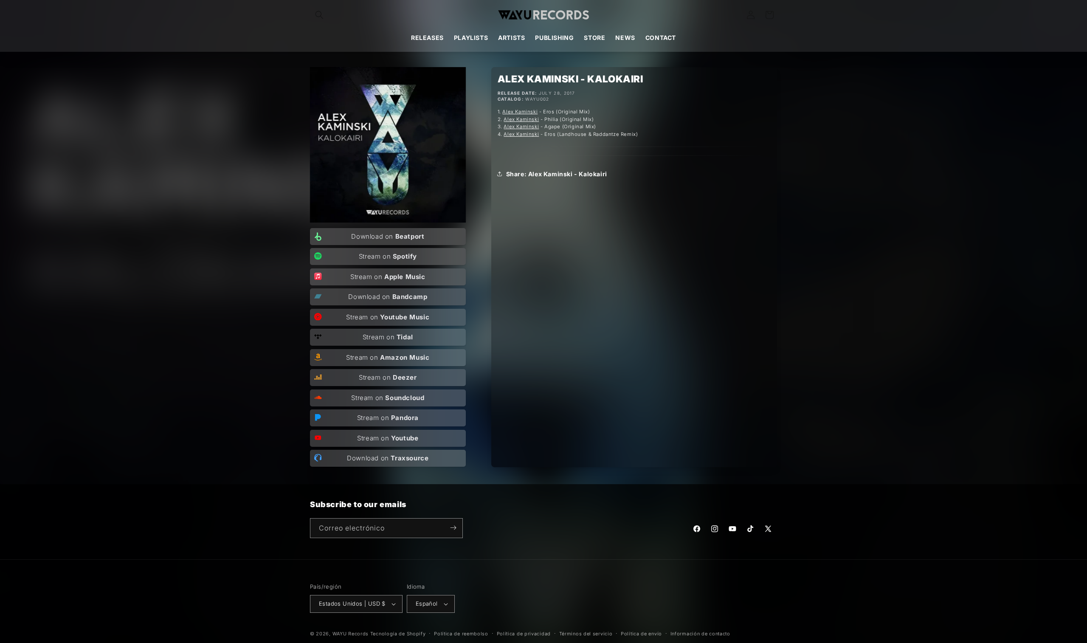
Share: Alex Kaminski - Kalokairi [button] (556, 174)
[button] (319, 15)
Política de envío (641, 633)
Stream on (388, 256)
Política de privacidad (524, 633)
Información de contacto (700, 633)
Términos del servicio (586, 633)
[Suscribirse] (453, 528)
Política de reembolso (461, 633)
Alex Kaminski (520, 112)
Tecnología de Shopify (398, 634)
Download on (387, 236)
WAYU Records (350, 634)
